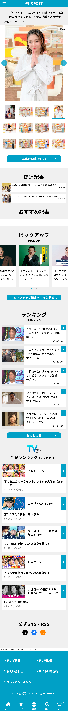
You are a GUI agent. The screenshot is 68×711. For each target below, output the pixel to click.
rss (43, 632)
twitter (25, 632)
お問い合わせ (15, 671)
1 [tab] (31, 288)
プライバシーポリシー (20, 682)
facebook (34, 632)
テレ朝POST (34, 3)
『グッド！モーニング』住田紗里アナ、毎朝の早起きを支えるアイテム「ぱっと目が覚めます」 (25, 649)
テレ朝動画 (46, 660)
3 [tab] (34, 288)
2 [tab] (33, 288)
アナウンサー (12, 649)
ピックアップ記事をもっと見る (34, 298)
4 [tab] (36, 288)
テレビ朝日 (13, 660)
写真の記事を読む (34, 159)
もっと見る (34, 435)
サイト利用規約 (48, 671)
